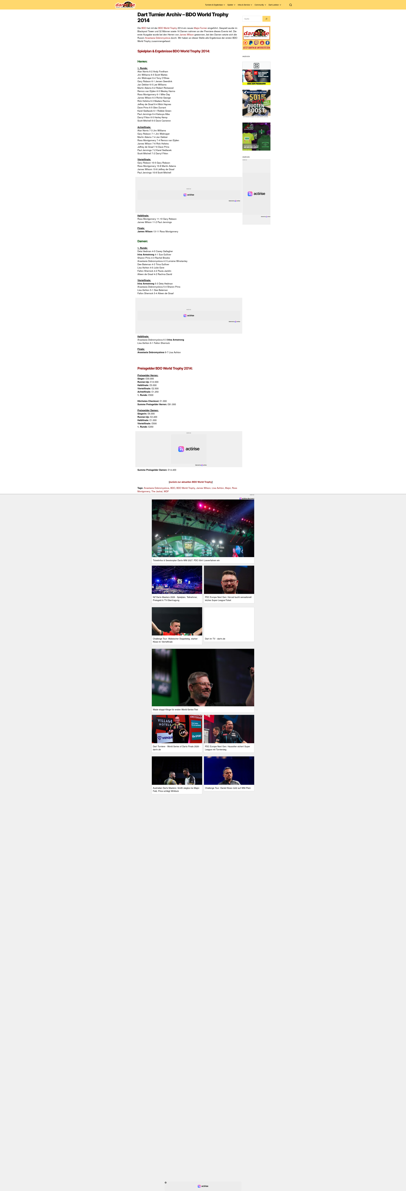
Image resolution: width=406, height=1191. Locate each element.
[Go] (266, 19)
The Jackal (157, 491)
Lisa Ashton (218, 487)
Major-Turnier (200, 28)
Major (228, 487)
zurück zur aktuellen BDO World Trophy (191, 481)
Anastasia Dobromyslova (157, 37)
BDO (143, 28)
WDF (166, 491)
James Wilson (187, 34)
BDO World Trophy (167, 28)
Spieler (230, 5)
